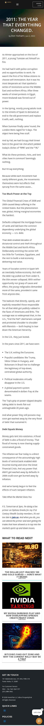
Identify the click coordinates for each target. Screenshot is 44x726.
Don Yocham (17, 35)
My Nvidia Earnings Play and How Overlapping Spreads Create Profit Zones (22, 615)
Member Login (38, 4)
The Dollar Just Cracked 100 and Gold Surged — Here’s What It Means (22, 574)
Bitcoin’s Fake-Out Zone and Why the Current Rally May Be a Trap (22, 656)
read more (22, 578)
